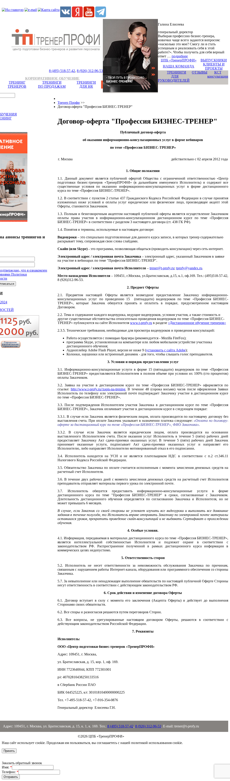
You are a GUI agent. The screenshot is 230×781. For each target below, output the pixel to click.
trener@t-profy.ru (162, 268)
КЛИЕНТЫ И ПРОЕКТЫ (214, 66)
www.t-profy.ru (141, 323)
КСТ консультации (217, 74)
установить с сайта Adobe (166, 350)
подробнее (180, 56)
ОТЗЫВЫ (199, 72)
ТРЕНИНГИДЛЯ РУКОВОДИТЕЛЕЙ (174, 76)
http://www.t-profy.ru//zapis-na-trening (98, 389)
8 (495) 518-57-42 (62, 71)
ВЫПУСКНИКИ (214, 60)
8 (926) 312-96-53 (90, 71)
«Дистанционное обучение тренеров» (197, 323)
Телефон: (10, 772)
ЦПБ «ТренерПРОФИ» (179, 60)
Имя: (7, 767)
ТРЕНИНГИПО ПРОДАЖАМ (52, 84)
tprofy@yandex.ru (189, 268)
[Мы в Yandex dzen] (77, 16)
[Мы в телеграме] (100, 16)
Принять (9, 751)
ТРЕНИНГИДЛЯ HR (86, 84)
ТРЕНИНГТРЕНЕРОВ (17, 84)
